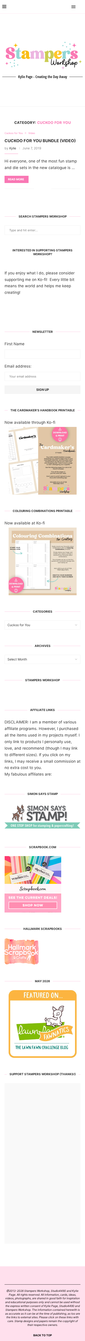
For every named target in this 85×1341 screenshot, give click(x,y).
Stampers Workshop (42, 680)
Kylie (12, 148)
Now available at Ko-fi (25, 523)
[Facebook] (60, 6)
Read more (16, 179)
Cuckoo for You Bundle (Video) (40, 140)
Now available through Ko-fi (30, 422)
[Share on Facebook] (41, 189)
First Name (14, 344)
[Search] (80, 6)
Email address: (18, 366)
